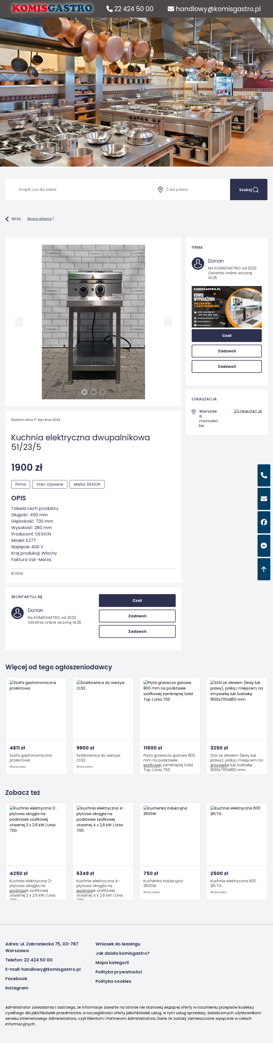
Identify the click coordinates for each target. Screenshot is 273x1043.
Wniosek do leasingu (117, 944)
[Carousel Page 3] (103, 392)
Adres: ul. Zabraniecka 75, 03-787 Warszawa (41, 947)
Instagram (16, 988)
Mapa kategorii (112, 963)
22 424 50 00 (133, 9)
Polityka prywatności (118, 972)
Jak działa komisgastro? (122, 953)
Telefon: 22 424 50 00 (29, 960)
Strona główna (39, 218)
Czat (137, 600)
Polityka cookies (113, 981)
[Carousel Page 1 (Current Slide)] (84, 392)
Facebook (16, 979)
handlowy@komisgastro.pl (217, 9)
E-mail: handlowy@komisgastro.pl (43, 969)
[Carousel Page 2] (94, 392)
